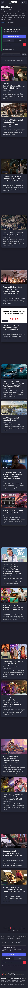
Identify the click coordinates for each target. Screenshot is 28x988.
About (2, 936)
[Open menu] (2, 2)
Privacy (2, 938)
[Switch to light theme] (25, 2)
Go (24, 44)
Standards (7, 936)
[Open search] (22, 2)
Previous (5, 928)
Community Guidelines (15, 938)
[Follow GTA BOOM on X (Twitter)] (2, 942)
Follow (18, 936)
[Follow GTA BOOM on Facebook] (12, 942)
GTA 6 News (7, 19)
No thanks (4, 967)
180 (20, 928)
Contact (13, 936)
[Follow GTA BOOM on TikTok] (9, 942)
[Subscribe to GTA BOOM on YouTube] (5, 942)
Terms (7, 938)
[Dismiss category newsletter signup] (24, 29)
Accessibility (24, 936)
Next (24, 928)
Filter (24, 54)
